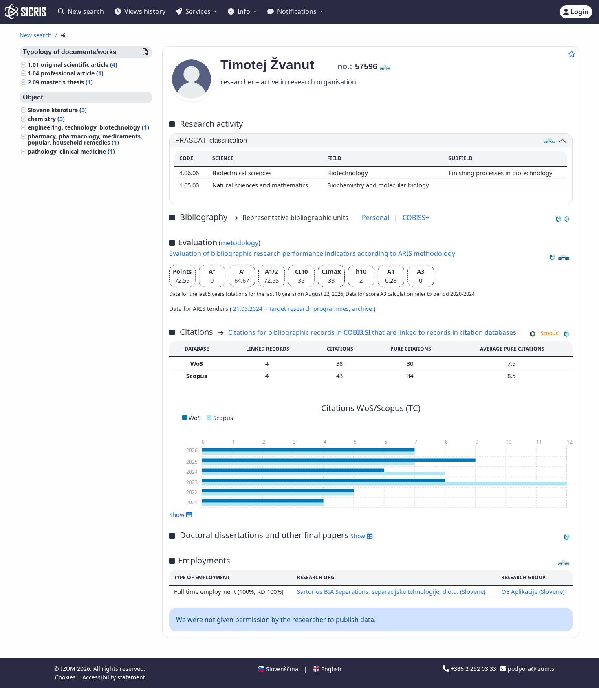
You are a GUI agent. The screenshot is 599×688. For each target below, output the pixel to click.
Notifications (296, 11)
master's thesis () (67, 82)
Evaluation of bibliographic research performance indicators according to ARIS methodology (312, 253)
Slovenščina (281, 669)
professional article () (72, 73)
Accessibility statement (113, 677)
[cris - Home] (25, 11)
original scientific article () (79, 64)
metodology (239, 242)
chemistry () (46, 119)
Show (358, 536)
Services (198, 11)
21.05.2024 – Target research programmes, (292, 308)
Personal (376, 217)
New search (85, 11)
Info (244, 11)
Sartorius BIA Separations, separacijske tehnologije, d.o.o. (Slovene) (391, 591)
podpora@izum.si (531, 669)
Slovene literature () (57, 110)
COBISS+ (416, 217)
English (330, 669)
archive (363, 308)
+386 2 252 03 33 (473, 669)
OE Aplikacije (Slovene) (532, 591)
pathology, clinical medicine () (71, 151)
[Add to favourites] (572, 53)
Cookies (66, 677)
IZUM (69, 669)
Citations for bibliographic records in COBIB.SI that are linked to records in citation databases (372, 332)
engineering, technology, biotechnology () (88, 128)
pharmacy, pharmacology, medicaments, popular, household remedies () (85, 139)
